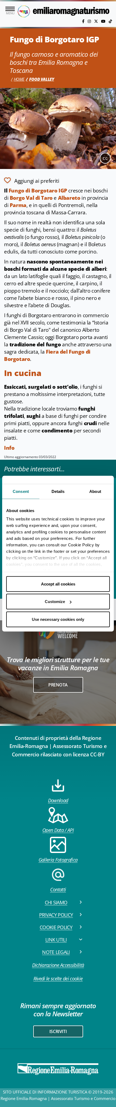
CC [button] (105, 158)
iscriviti (58, 1031)
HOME (19, 79)
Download (58, 800)
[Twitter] (96, 21)
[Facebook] (84, 21)
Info (9, 447)
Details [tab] (58, 491)
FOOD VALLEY (41, 79)
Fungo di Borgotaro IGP (38, 190)
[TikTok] (110, 21)
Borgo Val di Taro (31, 197)
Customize (55, 601)
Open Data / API (58, 830)
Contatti (58, 889)
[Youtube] (104, 21)
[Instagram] (90, 21)
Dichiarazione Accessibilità (58, 965)
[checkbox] (31, 180)
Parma (18, 205)
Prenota (58, 685)
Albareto (69, 197)
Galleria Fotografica (58, 860)
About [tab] (95, 491)
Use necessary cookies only (58, 619)
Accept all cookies (58, 583)
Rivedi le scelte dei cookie (58, 978)
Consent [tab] (21, 491)
